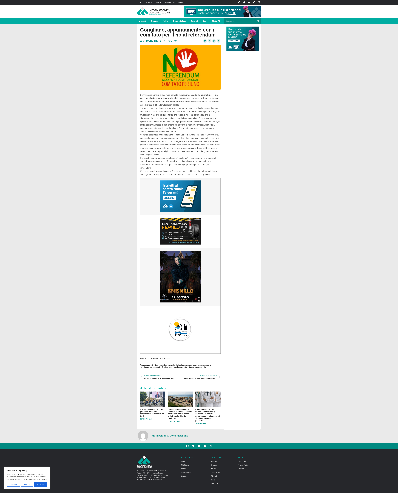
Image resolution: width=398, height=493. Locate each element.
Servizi (158, 2)
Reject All (27, 484)
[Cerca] (258, 21)
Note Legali (242, 461)
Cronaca (154, 21)
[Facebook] (239, 2)
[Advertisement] (242, 84)
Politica (165, 21)
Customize (13, 484)
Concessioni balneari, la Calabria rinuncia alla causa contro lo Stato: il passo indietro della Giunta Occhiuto (180, 413)
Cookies (241, 469)
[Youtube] (249, 2)
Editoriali (194, 21)
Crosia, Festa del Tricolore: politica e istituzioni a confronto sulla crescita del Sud (152, 412)
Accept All (40, 484)
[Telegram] (254, 2)
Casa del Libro (169, 2)
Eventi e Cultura (179, 21)
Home (139, 2)
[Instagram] (259, 2)
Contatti (181, 2)
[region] (27, 478)
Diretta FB (216, 21)
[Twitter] (244, 2)
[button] (205, 41)
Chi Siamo (148, 2)
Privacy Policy (243, 465)
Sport (205, 21)
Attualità (142, 21)
